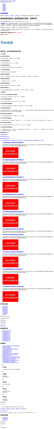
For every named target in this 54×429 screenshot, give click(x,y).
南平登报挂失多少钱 (6, 336)
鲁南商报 (3, 23)
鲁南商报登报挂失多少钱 (5, 138)
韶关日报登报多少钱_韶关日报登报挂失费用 (11, 353)
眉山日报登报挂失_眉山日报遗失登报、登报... (11, 358)
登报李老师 (5, 417)
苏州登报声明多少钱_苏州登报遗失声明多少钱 (11, 356)
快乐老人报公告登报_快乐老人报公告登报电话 (11, 345)
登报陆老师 (5, 418)
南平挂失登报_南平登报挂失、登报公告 (10, 354)
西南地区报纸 (5, 310)
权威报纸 (4, 8)
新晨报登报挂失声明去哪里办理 (16, 269)
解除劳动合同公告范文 (7, 355)
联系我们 (4, 10)
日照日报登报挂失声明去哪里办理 (16, 159)
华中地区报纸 (5, 309)
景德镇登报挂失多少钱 (7, 330)
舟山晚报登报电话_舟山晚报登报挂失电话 (10, 362)
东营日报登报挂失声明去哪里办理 (16, 234)
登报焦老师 (5, 419)
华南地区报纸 (5, 307)
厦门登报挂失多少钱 (6, 340)
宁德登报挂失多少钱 (6, 334)
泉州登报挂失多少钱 (6, 338)
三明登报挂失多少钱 (6, 339)
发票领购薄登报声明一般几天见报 (9, 359)
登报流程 (4, 9)
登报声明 (4, 6)
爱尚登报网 (5, 21)
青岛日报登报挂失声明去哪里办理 (16, 286)
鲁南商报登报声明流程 (4, 136)
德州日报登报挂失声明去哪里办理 (16, 142)
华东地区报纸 (4, 13)
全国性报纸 (5, 314)
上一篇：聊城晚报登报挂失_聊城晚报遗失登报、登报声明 (11, 140)
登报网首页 (7, 15)
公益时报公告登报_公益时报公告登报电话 (10, 349)
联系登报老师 (2, 325)
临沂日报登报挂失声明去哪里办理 (16, 251)
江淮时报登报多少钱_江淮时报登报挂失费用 (11, 360)
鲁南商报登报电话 (3, 134)
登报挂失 (4, 5)
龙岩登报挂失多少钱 (6, 335)
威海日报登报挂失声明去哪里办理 (16, 194)
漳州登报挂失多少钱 (6, 337)
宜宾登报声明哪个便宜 (7, 350)
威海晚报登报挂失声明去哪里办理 (16, 177)
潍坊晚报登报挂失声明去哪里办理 (16, 211)
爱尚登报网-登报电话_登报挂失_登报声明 (8, 0)
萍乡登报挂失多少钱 (6, 331)
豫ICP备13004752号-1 (4, 410)
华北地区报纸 (5, 308)
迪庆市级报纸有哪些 (6, 346)
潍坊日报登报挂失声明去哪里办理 (16, 229)
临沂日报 (14, 23)
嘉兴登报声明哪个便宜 (7, 352)
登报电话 (4, 7)
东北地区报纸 (5, 313)
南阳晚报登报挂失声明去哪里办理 (9, 361)
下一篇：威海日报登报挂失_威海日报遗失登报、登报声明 (33, 140)
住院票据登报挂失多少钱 (7, 351)
